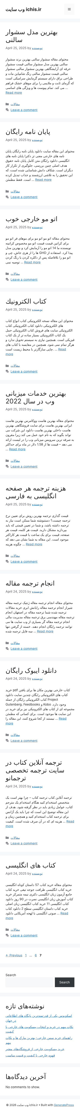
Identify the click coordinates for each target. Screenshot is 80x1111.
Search (11, 975)
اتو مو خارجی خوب (31, 219)
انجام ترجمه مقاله (30, 583)
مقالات (15, 104)
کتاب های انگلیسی (31, 865)
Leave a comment (24, 110)
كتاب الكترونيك (26, 301)
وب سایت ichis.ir (23, 9)
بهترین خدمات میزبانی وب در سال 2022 (36, 397)
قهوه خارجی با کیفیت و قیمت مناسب (30, 1055)
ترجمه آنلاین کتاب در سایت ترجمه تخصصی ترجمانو (35, 770)
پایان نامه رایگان (28, 131)
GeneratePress (64, 1105)
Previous (14, 955)
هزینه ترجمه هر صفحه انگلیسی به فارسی (36, 492)
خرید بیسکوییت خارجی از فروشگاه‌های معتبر (35, 1049)
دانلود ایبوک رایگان (31, 670)
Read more (14, 92)
